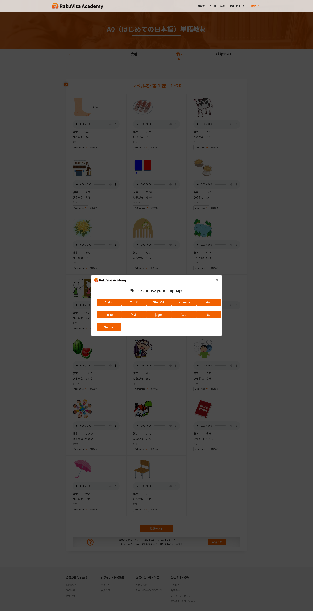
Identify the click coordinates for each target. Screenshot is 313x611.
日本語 (134, 302)
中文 (208, 302)
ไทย (183, 314)
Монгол (109, 327)
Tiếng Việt (158, 302)
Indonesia (184, 302)
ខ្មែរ (208, 314)
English (108, 302)
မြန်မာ (158, 314)
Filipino (108, 314)
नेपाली (134, 314)
